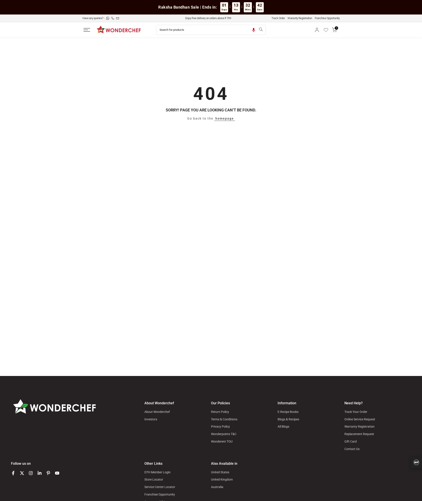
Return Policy (220, 412)
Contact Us (352, 449)
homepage (224, 118)
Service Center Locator (159, 487)
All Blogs (283, 426)
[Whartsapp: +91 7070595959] (108, 18)
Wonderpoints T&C (223, 434)
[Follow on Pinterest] (48, 473)
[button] (253, 30)
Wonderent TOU (222, 441)
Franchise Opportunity (327, 18)
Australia (217, 487)
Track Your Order (355, 412)
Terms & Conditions (224, 419)
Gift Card (350, 441)
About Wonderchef (157, 412)
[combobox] (206, 29)
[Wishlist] (327, 30)
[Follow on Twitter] (22, 473)
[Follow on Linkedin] (39, 473)
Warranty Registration (299, 18)
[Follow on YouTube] (57, 473)
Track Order (278, 18)
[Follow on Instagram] (31, 473)
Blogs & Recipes (288, 419)
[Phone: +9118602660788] (113, 18)
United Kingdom (222, 479)
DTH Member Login (157, 472)
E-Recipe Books (288, 412)
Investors (150, 419)
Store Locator (153, 479)
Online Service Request (359, 419)
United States (220, 472)
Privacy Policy (220, 426)
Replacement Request (359, 434)
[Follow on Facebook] (13, 473)
